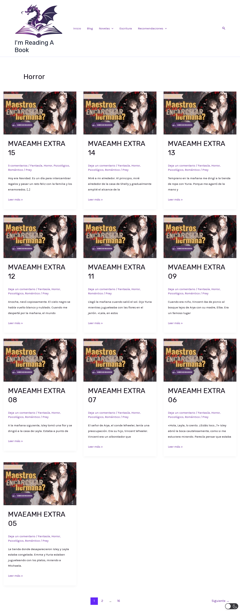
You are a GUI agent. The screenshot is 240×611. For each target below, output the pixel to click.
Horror (48, 165)
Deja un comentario (101, 165)
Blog (90, 28)
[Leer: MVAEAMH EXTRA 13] (200, 112)
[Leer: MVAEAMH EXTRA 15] (40, 112)
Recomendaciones (150, 28)
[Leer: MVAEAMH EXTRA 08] (40, 360)
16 (118, 601)
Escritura (125, 28)
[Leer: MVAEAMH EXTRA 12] (40, 236)
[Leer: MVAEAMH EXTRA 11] (119, 236)
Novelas (104, 28)
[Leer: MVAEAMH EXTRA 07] (119, 360)
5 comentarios (18, 165)
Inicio (77, 28)
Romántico (15, 169)
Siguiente (220, 601)
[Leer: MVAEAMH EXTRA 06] (200, 360)
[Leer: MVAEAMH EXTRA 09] (200, 236)
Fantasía (36, 165)
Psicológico (61, 165)
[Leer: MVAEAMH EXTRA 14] (119, 112)
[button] (111, 28)
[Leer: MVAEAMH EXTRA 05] (40, 483)
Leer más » (15, 200)
